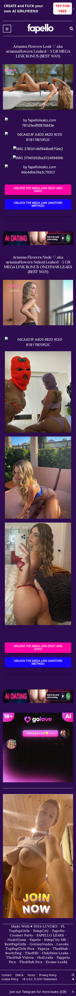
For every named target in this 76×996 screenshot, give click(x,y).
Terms (31, 975)
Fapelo (35, 939)
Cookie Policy (10, 979)
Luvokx (63, 944)
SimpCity (41, 931)
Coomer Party (21, 935)
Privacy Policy (48, 975)
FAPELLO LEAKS (50, 935)
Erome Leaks (56, 962)
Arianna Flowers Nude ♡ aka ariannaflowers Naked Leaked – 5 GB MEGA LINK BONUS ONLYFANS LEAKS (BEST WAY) (38, 264)
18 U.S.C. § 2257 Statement (39, 979)
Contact (6, 975)
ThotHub (60, 948)
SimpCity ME (55, 939)
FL (63, 926)
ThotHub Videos (20, 957)
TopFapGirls (19, 931)
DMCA (19, 975)
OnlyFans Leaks (55, 953)
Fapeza (43, 948)
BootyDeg (13, 953)
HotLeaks (45, 957)
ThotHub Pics (30, 962)
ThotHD (31, 953)
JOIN (63, 992)
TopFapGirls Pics (20, 948)
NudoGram (16, 939)
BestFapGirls (15, 944)
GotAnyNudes (41, 944)
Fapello (58, 931)
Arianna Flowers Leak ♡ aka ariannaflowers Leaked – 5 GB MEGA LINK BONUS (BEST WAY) (38, 51)
